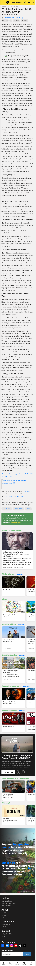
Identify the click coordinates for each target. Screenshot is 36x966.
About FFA (5, 913)
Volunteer (4, 927)
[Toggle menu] (3, 2)
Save (17, 20)
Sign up (27, 954)
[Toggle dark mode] (29, 2)
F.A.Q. (3, 917)
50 (29, 868)
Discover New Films (8, 903)
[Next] (23, 772)
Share (25, 20)
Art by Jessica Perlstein (27, 891)
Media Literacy (18, 508)
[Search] (25, 2)
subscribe (20, 496)
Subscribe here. (16, 522)
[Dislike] (7, 20)
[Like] (2, 20)
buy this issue (10, 496)
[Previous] (18, 772)
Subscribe (8, 862)
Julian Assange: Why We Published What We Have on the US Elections (16, 554)
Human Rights (6, 508)
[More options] (30, 552)
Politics (28, 508)
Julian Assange (9, 18)
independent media (16, 846)
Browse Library (6, 901)
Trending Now (6, 906)
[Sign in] (33, 2)
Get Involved (5, 924)
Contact (4, 915)
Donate (3, 936)
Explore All (20, 574)
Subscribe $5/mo (7, 934)
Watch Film (8, 772)
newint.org (19, 18)
